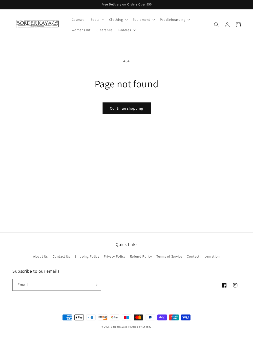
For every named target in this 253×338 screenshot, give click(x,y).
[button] (96, 19)
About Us (40, 256)
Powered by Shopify (140, 326)
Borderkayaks (119, 326)
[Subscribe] (95, 285)
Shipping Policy (87, 256)
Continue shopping (126, 108)
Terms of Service (169, 256)
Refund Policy (141, 256)
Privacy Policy (114, 256)
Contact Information (203, 256)
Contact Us (61, 256)
